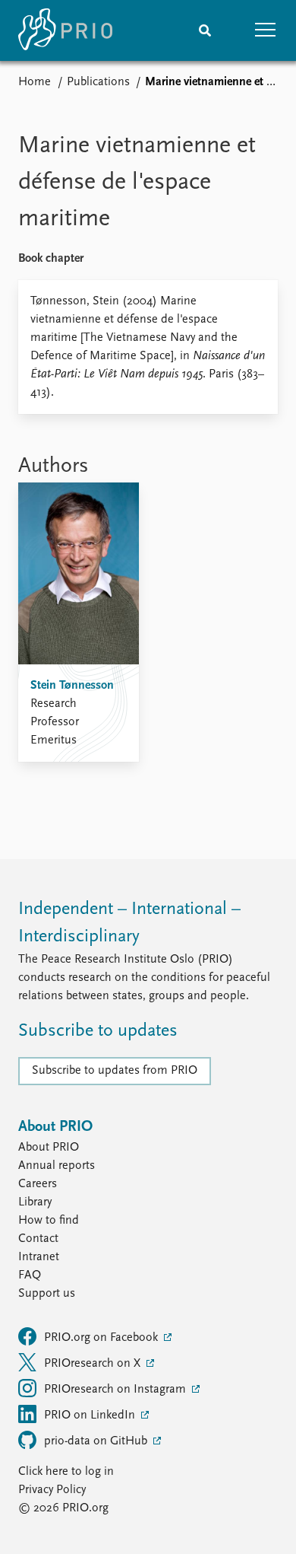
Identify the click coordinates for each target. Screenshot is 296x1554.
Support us (46, 1294)
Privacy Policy (52, 1490)
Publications (98, 82)
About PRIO (48, 1148)
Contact (38, 1239)
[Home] (65, 30)
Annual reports (56, 1166)
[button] (265, 30)
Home (34, 82)
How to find (48, 1221)
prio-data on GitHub (97, 1441)
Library (35, 1202)
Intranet (38, 1257)
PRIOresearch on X (93, 1364)
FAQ (29, 1275)
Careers (37, 1184)
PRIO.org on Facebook (102, 1338)
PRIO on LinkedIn (91, 1415)
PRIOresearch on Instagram (116, 1390)
